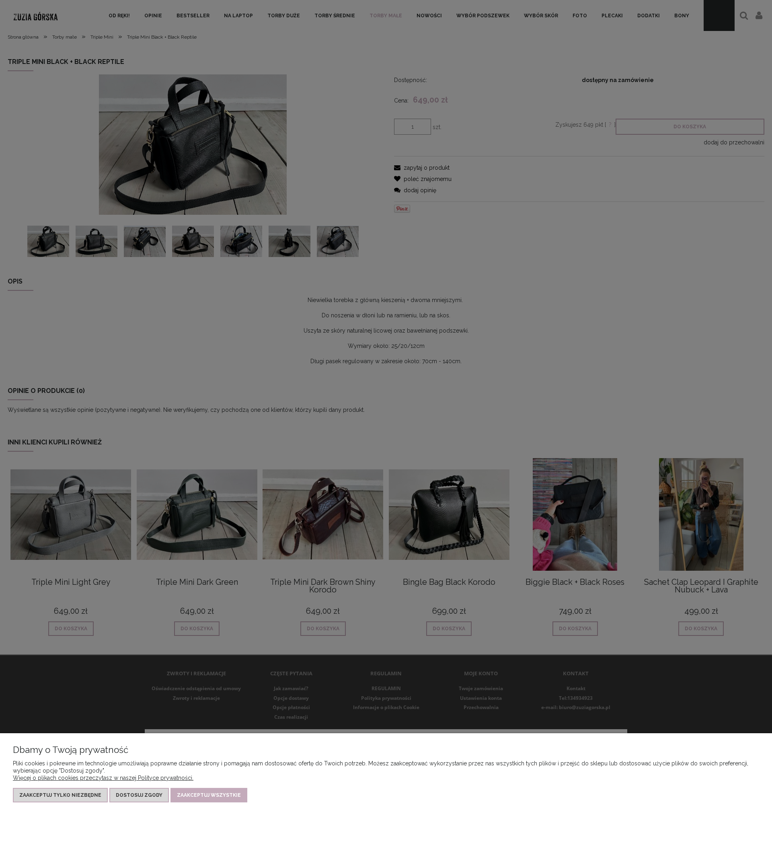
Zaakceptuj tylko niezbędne (60, 795)
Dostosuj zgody (139, 795)
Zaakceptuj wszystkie (209, 795)
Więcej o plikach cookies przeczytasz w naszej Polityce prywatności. (103, 778)
